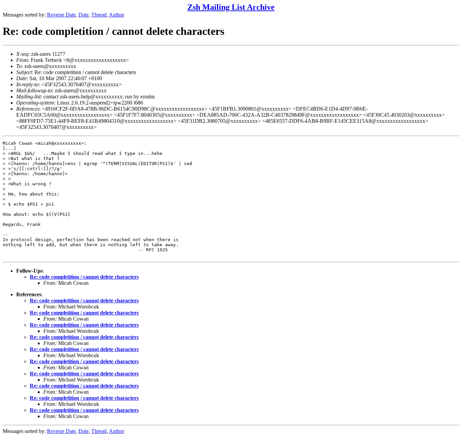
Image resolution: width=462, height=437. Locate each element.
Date (83, 15)
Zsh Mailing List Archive (231, 7)
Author (116, 15)
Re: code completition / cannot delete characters (84, 277)
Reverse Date (61, 15)
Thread (99, 15)
